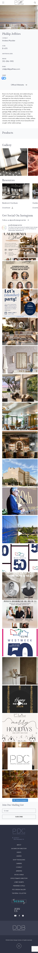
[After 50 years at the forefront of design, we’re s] (20, 477)
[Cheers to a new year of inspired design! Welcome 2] (20, 703)
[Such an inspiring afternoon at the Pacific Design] (20, 760)
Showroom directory (19, 848)
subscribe (19, 817)
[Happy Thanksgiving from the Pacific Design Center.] (20, 788)
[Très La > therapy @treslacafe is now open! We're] (20, 420)
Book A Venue (19, 874)
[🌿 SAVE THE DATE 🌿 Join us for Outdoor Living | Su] (20, 335)
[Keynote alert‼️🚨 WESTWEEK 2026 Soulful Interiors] (20, 618)
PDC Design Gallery (19, 889)
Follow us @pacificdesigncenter (14, 220)
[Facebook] (2, 77)
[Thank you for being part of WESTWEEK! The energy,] (20, 533)
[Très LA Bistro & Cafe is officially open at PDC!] (20, 449)
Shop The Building (19, 859)
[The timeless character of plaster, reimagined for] (20, 364)
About (19, 845)
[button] (13, 162)
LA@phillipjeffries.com (11, 69)
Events (19, 852)
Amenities (19, 871)
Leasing (19, 856)
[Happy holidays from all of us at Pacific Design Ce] (20, 731)
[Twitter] (4, 77)
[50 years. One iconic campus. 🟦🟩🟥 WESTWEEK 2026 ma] (20, 647)
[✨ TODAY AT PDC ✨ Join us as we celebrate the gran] (20, 307)
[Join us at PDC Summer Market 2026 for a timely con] (20, 279)
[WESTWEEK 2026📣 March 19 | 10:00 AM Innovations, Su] (20, 590)
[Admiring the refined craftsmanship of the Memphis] (20, 675)
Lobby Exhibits (19, 882)
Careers (19, 863)
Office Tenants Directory (19, 878)
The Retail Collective (19, 893)
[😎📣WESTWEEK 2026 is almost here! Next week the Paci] (20, 562)
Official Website (17, 85)
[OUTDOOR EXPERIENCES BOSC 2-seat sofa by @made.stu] (20, 392)
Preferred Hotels (19, 886)
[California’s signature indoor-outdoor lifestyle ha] (20, 250)
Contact (19, 867)
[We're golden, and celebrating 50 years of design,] (20, 505)
